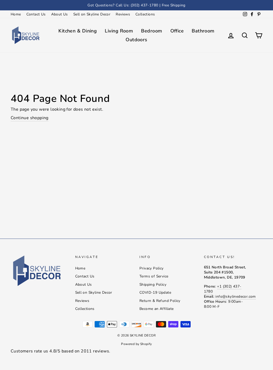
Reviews (123, 14)
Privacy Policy (151, 268)
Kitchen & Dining (77, 31)
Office (177, 31)
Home (16, 14)
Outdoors (136, 39)
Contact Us (36, 14)
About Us (59, 14)
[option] (136, 5)
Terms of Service (153, 276)
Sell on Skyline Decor (91, 14)
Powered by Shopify (136, 344)
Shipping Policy (152, 284)
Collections (145, 14)
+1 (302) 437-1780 (223, 289)
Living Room (119, 31)
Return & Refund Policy (159, 300)
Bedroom (151, 31)
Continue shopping (30, 118)
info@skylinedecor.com (235, 296)
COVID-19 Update (155, 292)
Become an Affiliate (156, 308)
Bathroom (203, 31)
